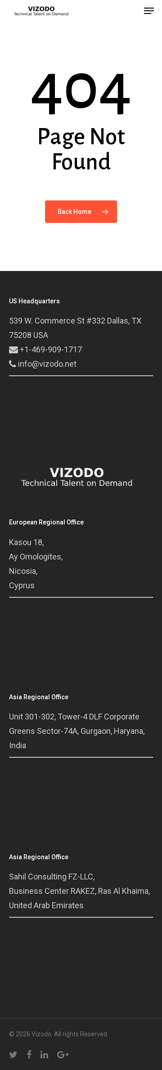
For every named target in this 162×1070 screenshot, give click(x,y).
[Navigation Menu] (149, 10)
